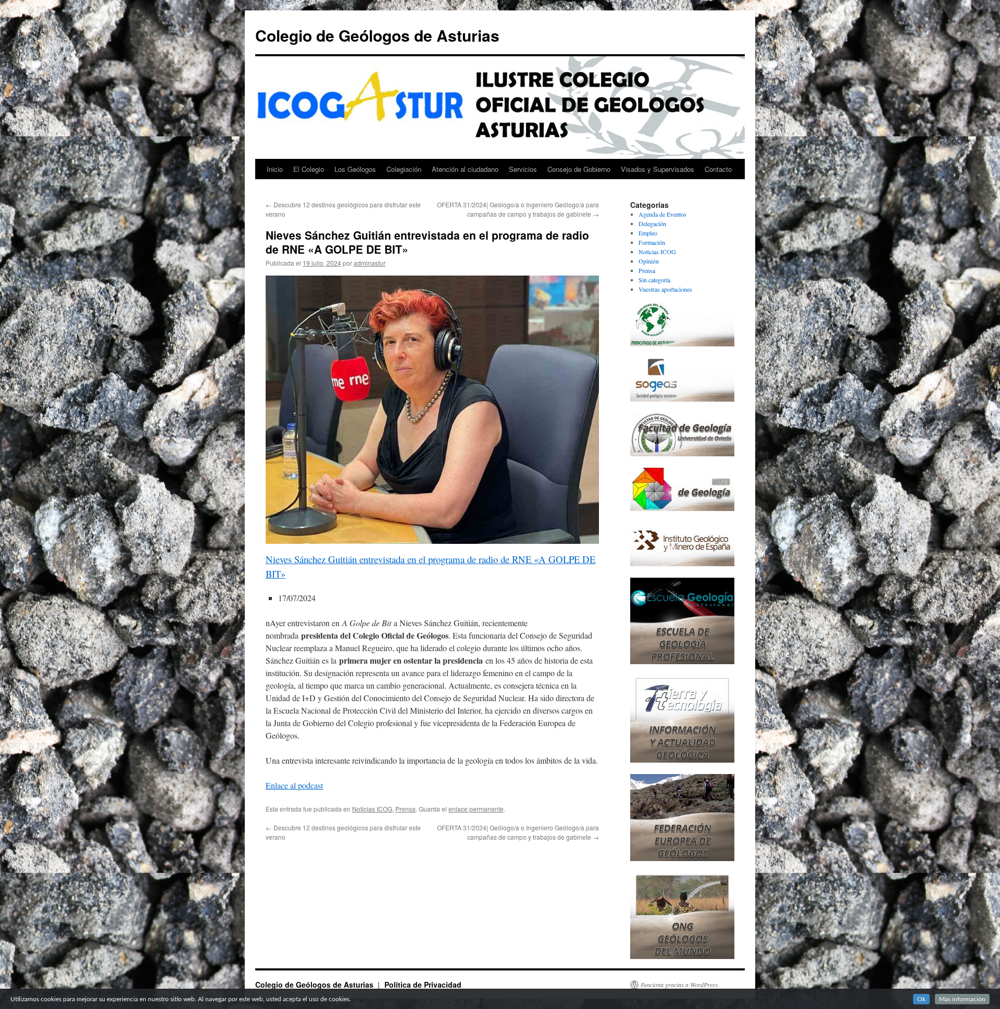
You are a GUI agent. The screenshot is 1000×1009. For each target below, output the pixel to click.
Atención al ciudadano (465, 169)
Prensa (405, 808)
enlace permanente (476, 808)
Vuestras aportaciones (665, 289)
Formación (652, 242)
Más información (962, 999)
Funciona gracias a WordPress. (680, 984)
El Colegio (308, 169)
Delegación (652, 223)
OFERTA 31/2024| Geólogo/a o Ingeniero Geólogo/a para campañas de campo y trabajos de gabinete (518, 209)
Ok (921, 999)
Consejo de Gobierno (578, 169)
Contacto (718, 169)
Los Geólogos (355, 169)
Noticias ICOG (372, 808)
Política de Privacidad (422, 984)
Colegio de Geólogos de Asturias (377, 35)
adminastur (369, 262)
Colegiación (403, 169)
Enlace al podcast (294, 785)
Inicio (275, 169)
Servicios (523, 169)
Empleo (648, 233)
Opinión (649, 261)
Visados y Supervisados (657, 169)
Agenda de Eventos (662, 214)
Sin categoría (654, 280)
